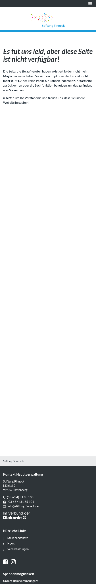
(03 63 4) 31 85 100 (20, 497)
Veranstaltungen (18, 549)
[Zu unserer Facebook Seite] (7, 562)
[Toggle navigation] (90, 4)
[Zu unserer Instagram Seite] (14, 562)
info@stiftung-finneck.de (23, 506)
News (11, 543)
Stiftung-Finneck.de (13, 461)
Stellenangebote (17, 538)
